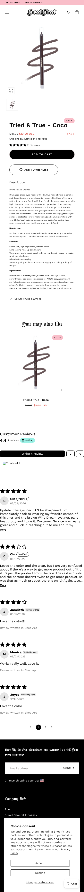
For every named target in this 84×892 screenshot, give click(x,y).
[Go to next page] (53, 727)
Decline (40, 872)
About (9, 809)
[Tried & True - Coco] (36, 364)
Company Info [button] (15, 799)
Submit (68, 768)
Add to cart (42, 154)
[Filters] (70, 454)
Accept (40, 863)
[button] (7, 12)
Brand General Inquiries (21, 815)
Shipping (14, 138)
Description (17, 182)
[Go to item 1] (11, 472)
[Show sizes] (61, 390)
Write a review (32, 454)
